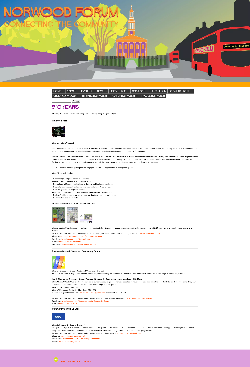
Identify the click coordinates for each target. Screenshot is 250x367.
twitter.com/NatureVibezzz (70, 242)
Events (86, 91)
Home (56, 91)
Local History (178, 91)
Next (246, 41)
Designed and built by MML (76, 361)
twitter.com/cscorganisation (70, 341)
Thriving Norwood (93, 96)
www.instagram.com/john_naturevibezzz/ (79, 244)
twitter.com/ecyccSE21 (68, 304)
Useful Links (117, 91)
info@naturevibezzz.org (150, 233)
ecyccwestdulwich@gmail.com (92, 293)
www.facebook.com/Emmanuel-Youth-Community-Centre (85, 301)
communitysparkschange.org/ (72, 336)
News (100, 91)
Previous (4, 41)
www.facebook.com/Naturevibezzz (76, 239)
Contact (137, 91)
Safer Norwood (123, 96)
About (70, 91)
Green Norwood (64, 96)
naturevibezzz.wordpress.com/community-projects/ (81, 236)
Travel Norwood (153, 96)
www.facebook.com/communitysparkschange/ (81, 339)
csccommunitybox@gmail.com (128, 333)
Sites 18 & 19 (158, 91)
